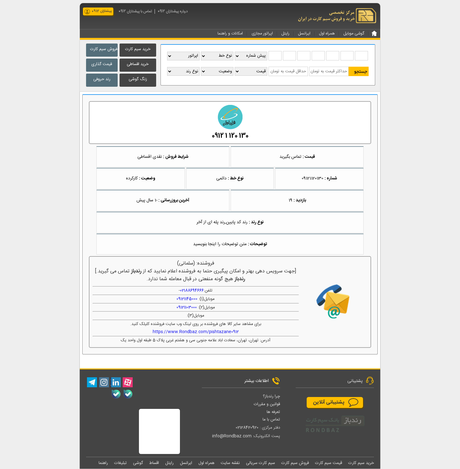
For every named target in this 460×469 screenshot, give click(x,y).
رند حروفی (101, 79)
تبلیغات (120, 463)
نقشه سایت (230, 463)
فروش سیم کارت (103, 49)
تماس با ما (271, 419)
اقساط (154, 463)
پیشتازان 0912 (102, 11)
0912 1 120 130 (230, 136)
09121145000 (186, 299)
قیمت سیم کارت (328, 463)
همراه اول (206, 463)
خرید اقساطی (138, 64)
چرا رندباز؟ (271, 396)
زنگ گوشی (138, 79)
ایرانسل (186, 463)
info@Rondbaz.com (232, 436)
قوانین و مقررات (267, 404)
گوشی (138, 463)
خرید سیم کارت (138, 49)
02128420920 (247, 427)
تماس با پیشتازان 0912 (135, 11)
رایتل (169, 463)
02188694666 (192, 290)
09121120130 (312, 178)
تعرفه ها (273, 412)
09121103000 (186, 307)
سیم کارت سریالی (260, 463)
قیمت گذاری (101, 64)
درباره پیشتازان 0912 (173, 11)
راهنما (103, 463)
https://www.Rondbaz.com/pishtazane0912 (196, 331)
